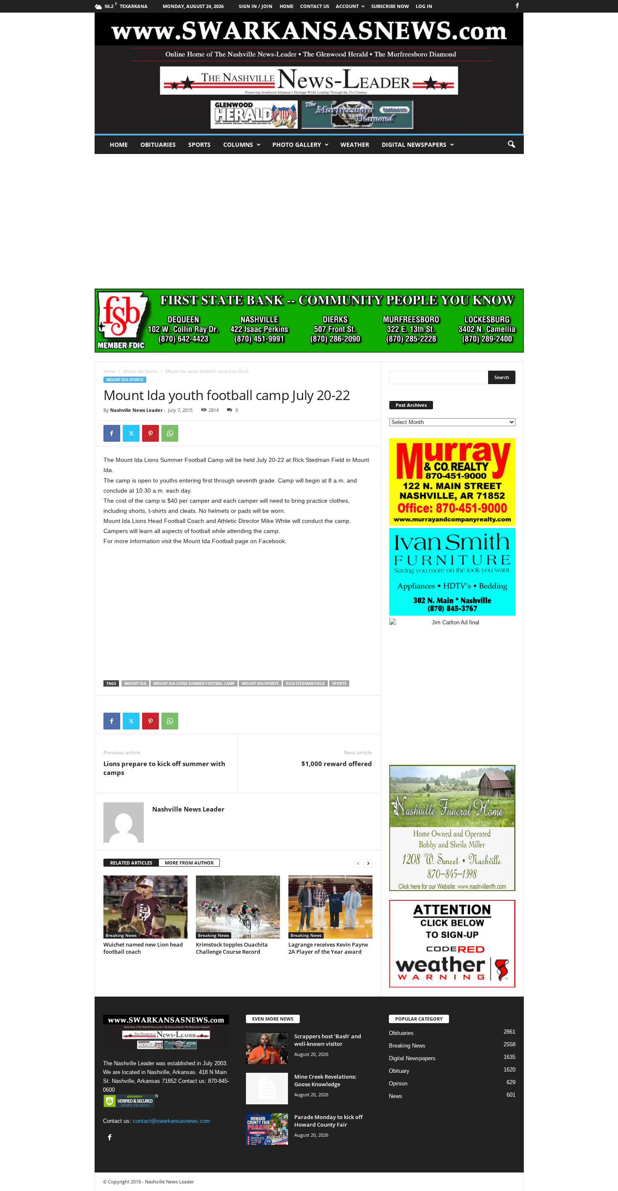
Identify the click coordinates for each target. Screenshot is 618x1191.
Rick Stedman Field (305, 683)
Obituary (399, 1071)
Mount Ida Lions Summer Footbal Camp (194, 683)
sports (339, 683)
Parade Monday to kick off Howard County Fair (328, 1120)
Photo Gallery (296, 145)
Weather (355, 145)
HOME (286, 6)
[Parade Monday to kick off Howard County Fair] (267, 1129)
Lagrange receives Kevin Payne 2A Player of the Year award (328, 948)
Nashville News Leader (136, 410)
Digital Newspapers (414, 145)
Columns (238, 145)
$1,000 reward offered (336, 763)
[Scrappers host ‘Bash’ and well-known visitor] (267, 1048)
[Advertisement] (309, 217)
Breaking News (121, 935)
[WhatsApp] (169, 433)
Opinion (398, 1083)
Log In (424, 6)
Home (119, 145)
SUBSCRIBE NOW (390, 6)
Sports (199, 145)
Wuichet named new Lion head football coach (143, 948)
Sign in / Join (255, 6)
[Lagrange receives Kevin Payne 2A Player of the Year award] (330, 907)
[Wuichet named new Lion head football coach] (145, 907)
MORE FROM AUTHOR (189, 862)
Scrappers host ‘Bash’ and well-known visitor (327, 1040)
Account (347, 6)
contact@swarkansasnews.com (171, 1121)
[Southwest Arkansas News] (309, 73)
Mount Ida (135, 683)
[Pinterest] (150, 433)
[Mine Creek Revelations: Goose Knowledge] (267, 1088)
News (395, 1096)
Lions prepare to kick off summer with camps (164, 768)
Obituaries (158, 145)
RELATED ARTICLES (131, 862)
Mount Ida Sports (140, 371)
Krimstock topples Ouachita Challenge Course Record (232, 948)
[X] (131, 433)
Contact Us (314, 6)
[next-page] (368, 863)
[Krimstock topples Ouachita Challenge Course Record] (238, 907)
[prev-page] (358, 863)
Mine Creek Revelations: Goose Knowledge (325, 1080)
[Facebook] (517, 6)
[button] (511, 144)
